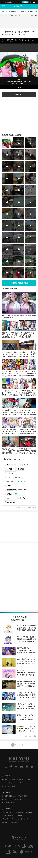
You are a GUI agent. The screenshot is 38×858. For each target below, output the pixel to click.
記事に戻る (19, 94)
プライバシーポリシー (9, 819)
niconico (21, 494)
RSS (32, 766)
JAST (9, 485)
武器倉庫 (21, 469)
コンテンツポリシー (24, 819)
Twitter (6, 766)
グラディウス (11, 473)
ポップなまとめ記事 (8, 786)
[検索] (35, 7)
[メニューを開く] (3, 7)
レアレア (25, 465)
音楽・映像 (19, 799)
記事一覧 (5, 779)
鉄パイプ (22, 498)
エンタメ (10, 15)
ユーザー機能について (9, 816)
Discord (21, 766)
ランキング (20, 779)
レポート (17, 15)
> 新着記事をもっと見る (29, 736)
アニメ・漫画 (22, 796)
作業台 (9, 494)
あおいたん (11, 502)
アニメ (23, 481)
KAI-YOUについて (8, 812)
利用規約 (21, 816)
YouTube (16, 766)
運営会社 (5, 822)
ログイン (32, 2)
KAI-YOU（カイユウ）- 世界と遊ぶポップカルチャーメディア (19, 6)
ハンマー (10, 498)
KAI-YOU (4, 15)
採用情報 (14, 822)
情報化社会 (13, 796)
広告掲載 (29, 812)
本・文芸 (5, 796)
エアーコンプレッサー (14, 477)
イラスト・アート (8, 799)
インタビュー (21, 783)
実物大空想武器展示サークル (16, 490)
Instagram (27, 766)
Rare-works (11, 465)
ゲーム (26, 799)
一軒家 (9, 469)
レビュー (12, 783)
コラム (28, 779)
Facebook (11, 766)
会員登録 (25, 2)
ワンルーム (11, 481)
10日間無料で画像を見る (19, 283)
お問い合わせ (19, 812)
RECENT (20, 617)
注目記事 (12, 779)
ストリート (5, 802)
